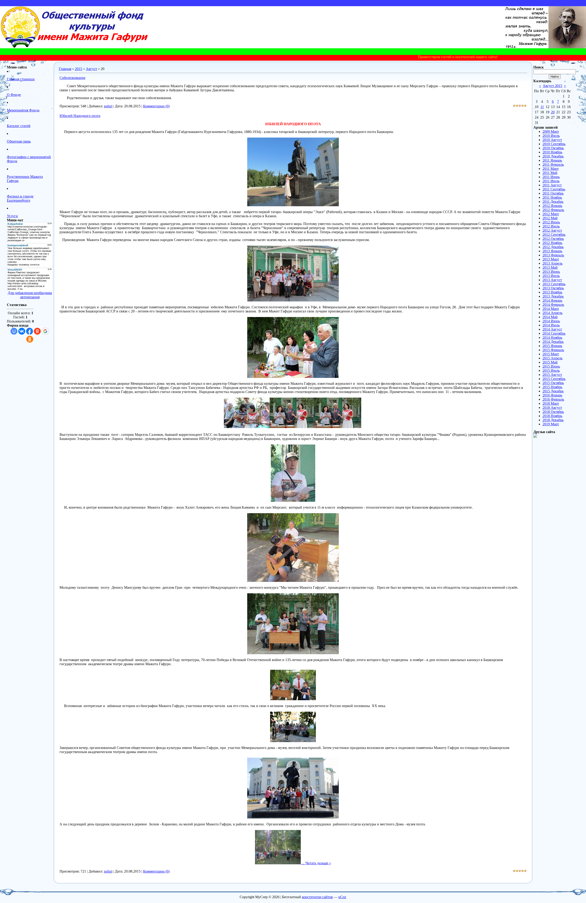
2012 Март (551, 214)
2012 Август (552, 230)
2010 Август (552, 140)
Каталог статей (18, 126)
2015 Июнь (551, 366)
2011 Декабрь (553, 201)
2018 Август (552, 407)
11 (542, 107)
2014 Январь (552, 300)
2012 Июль (551, 226)
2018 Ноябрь (552, 416)
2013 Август (552, 280)
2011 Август (552, 185)
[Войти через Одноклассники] (29, 339)
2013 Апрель (552, 263)
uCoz (342, 897)
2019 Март (551, 424)
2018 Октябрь (553, 412)
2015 (78, 69)
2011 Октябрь (553, 193)
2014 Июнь (551, 321)
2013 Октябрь (553, 288)
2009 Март (551, 131)
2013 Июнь (551, 272)
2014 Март (551, 309)
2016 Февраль (553, 399)
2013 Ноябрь (552, 292)
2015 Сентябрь (554, 379)
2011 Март (551, 169)
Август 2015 (552, 86)
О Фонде (14, 95)
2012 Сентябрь (554, 234)
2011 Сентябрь (554, 189)
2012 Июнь (551, 222)
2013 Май (550, 267)
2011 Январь (552, 160)
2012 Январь (552, 206)
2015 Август (552, 375)
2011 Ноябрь (552, 197)
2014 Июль (551, 325)
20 (553, 112)
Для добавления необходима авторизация (30, 295)
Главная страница (21, 79)
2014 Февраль (553, 304)
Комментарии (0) (156, 106)
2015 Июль (551, 370)
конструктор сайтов (317, 897)
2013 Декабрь (553, 296)
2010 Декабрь (553, 156)
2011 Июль (551, 181)
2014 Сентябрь (554, 333)
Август (91, 69)
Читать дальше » (318, 863)
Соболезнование (72, 78)
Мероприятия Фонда (23, 110)
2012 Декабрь (553, 247)
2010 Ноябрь (552, 152)
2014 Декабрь (553, 342)
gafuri (108, 106)
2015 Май (550, 362)
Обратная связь (19, 141)
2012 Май (550, 218)
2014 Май (550, 317)
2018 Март (551, 403)
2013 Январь (552, 251)
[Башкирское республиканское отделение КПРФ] (535, 436)
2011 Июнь (551, 177)
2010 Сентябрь (554, 144)
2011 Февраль (553, 164)
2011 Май (550, 173)
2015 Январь (552, 346)
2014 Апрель (552, 313)
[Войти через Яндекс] (37, 331)
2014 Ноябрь (552, 337)
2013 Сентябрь (554, 284)
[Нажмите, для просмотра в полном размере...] (293, 205)
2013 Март (551, 259)
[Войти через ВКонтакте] (21, 331)
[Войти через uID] (14, 331)
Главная (65, 69)
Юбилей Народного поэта (80, 116)
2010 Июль (551, 136)
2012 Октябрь (553, 239)
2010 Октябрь (553, 148)
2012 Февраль (553, 210)
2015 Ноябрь (552, 387)
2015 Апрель (552, 358)
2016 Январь (552, 395)
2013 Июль (551, 276)
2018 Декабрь (553, 420)
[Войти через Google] (45, 331)
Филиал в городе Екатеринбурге (20, 198)
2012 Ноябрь (552, 243)
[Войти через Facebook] (29, 331)
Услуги (12, 216)
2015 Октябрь (553, 383)
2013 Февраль (553, 255)
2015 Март (551, 354)
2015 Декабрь (553, 391)
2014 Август (552, 329)
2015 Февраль (553, 350)
